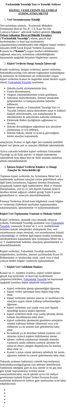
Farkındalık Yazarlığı (19, 82)
